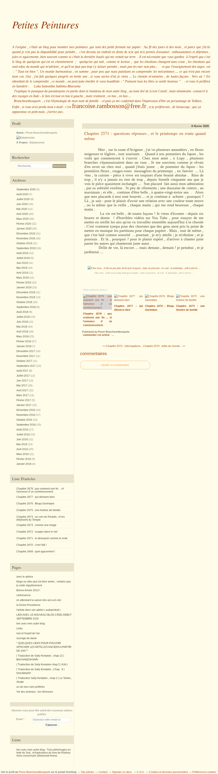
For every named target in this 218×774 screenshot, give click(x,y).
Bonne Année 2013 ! (28, 590)
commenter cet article (96, 335)
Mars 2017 (22, 395)
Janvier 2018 (24, 346)
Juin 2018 (22, 321)
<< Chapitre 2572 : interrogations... (122, 346)
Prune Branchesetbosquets (34, 772)
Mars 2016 (22, 454)
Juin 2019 (22, 262)
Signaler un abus (122, 772)
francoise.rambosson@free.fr (109, 105)
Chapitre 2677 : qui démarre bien (35, 496)
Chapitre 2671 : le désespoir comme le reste (41, 538)
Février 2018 (24, 341)
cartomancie (23, 595)
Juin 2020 (22, 204)
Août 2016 (22, 429)
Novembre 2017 (26, 356)
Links (19, 628)
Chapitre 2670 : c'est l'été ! (31, 544)
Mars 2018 (22, 336)
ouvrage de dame (26, 638)
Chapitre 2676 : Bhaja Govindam (35, 503)
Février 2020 (24, 223)
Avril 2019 (22, 272)
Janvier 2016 (24, 463)
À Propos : (23, 142)
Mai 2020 (22, 209)
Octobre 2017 (24, 361)
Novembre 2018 (26, 297)
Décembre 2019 (26, 233)
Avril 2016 (22, 449)
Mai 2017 (22, 385)
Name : (21, 132)
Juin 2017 (22, 380)
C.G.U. (141, 772)
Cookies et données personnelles (168, 772)
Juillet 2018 (23, 316)
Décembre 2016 (26, 410)
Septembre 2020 (26, 189)
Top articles (87, 772)
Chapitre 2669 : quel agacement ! (35, 551)
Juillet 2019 (23, 258)
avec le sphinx (24, 576)
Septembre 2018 (26, 307)
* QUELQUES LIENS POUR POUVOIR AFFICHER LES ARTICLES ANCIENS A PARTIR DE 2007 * (43, 647)
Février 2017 (24, 400)
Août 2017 (22, 370)
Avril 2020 (22, 213)
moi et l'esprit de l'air (28, 633)
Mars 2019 (22, 277)
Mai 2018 (22, 326)
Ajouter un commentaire (115, 365)
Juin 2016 (22, 439)
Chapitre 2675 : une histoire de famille (38, 510)
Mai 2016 (22, 444)
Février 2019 (24, 282)
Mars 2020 (22, 218)
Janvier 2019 (24, 287)
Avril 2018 (22, 331)
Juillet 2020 (23, 199)
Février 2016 (24, 459)
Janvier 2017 (24, 405)
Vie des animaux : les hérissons (34, 691)
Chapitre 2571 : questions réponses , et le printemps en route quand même (145, 136)
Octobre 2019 (24, 243)
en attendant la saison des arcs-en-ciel (38, 600)
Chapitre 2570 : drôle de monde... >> (164, 346)
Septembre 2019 (26, 248)
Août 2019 (22, 253)
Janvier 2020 (24, 228)
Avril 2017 (22, 390)
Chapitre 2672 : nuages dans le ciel (36, 531)
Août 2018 (22, 311)
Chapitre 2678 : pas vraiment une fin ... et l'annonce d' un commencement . (40, 490)
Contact (103, 772)
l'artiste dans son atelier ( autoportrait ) (38, 609)
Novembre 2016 (26, 414)
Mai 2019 (22, 267)
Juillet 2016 (23, 434)
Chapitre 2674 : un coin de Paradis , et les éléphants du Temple (40, 518)
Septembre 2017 (26, 365)
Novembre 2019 (26, 238)
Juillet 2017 (23, 375)
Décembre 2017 (26, 351)
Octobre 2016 (24, 419)
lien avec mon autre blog (30, 623)
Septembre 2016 (26, 424)
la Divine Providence (28, 605)
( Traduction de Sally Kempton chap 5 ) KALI (41, 664)
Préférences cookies (204, 772)
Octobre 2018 (24, 302)
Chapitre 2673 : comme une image (36, 525)
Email (19, 719)
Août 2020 (22, 194)
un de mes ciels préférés (30, 686)
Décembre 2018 (26, 292)
